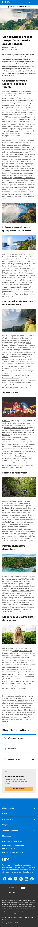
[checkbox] (34, 808)
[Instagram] (21, 878)
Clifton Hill (6, 421)
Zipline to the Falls (18, 602)
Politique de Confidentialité (13, 845)
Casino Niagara (20, 456)
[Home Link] (6, 2)
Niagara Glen (9, 508)
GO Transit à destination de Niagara (17, 117)
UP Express (20, 701)
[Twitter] (15, 878)
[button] (19, 808)
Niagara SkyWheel (22, 446)
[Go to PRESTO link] (13, 892)
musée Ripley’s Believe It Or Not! (16, 428)
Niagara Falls (16, 91)
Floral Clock (19, 681)
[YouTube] (10, 878)
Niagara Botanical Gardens (16, 667)
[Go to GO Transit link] (24, 888)
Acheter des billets (19, 789)
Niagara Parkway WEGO (20, 264)
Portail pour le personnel (12, 852)
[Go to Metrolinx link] (13, 888)
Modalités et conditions (12, 841)
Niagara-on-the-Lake (10, 378)
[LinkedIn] (26, 878)
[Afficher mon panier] (29, 2)
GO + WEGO (13, 194)
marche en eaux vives (12, 579)
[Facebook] (4, 878)
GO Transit (14, 62)
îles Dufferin (9, 522)
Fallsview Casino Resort (12, 458)
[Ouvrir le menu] (34, 2)
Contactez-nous (8, 848)
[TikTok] (32, 878)
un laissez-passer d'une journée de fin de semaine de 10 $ (18, 178)
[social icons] (7, 859)
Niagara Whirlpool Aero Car (21, 591)
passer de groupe (16, 187)
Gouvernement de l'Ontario (12, 867)
